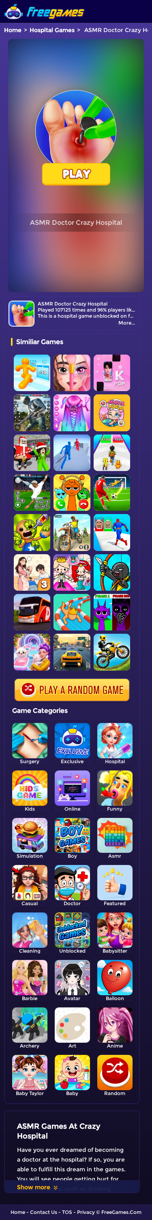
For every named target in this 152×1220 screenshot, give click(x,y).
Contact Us (43, 1212)
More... (126, 323)
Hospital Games (52, 30)
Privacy (86, 1212)
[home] (44, 3)
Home (12, 30)
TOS (67, 1212)
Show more (33, 1187)
